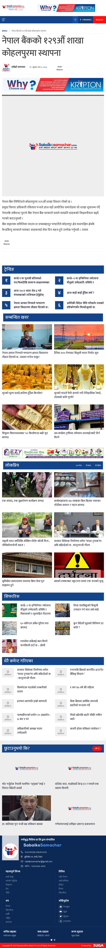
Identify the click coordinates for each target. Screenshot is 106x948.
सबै (96, 748)
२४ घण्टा (79, 465)
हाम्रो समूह (10, 877)
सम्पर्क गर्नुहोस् (11, 881)
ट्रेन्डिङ (61, 885)
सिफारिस (62, 893)
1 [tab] (51, 940)
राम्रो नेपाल (63, 877)
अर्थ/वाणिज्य (63, 881)
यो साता (88, 465)
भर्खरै (8, 914)
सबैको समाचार (18, 67)
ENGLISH (99, 19)
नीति (7, 893)
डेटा (7, 889)
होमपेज (4, 31)
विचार (61, 889)
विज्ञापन (9, 885)
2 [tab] (54, 940)
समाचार (9, 922)
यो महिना (98, 465)
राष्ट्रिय (8, 918)
